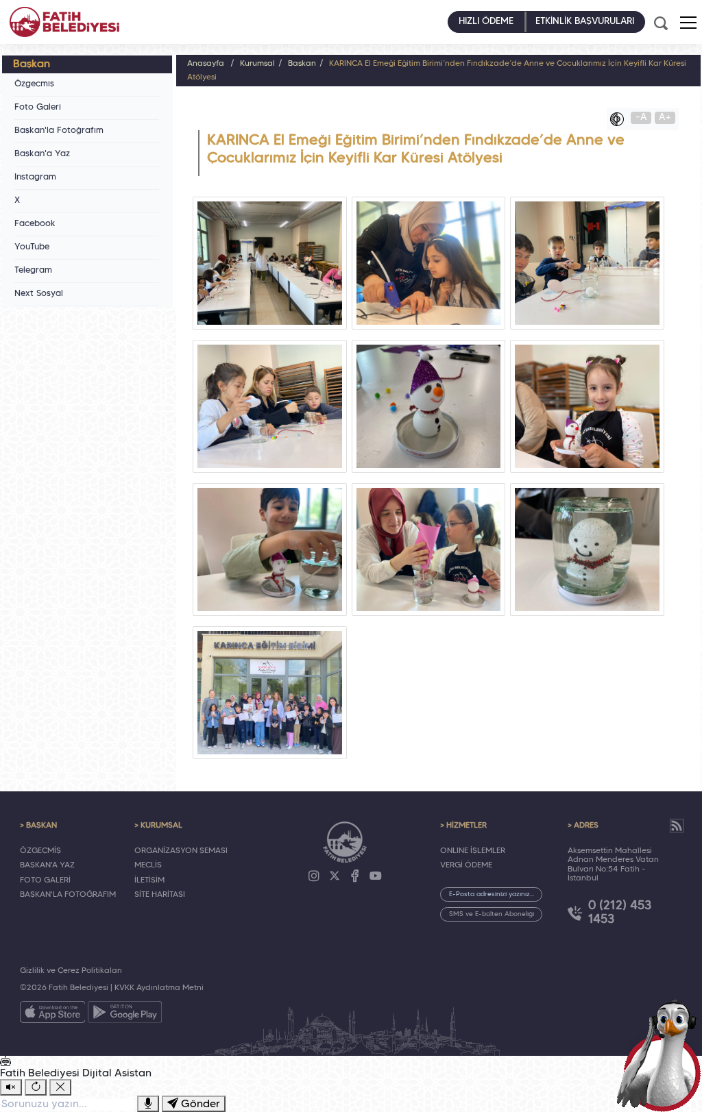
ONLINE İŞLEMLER (472, 851)
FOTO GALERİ (45, 880)
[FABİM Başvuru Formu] (662, 1054)
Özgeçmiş (34, 84)
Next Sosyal (38, 294)
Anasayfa (205, 63)
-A (641, 117)
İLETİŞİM (149, 880)
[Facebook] (355, 876)
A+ (665, 117)
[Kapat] (60, 1087)
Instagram (35, 177)
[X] (334, 876)
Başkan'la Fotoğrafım (59, 131)
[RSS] (676, 825)
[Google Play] (125, 1014)
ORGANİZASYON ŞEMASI (181, 851)
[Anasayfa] (64, 22)
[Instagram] (314, 876)
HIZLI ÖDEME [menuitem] (486, 21)
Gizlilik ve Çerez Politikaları (71, 970)
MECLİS (148, 865)
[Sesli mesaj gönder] (148, 1104)
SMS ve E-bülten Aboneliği (491, 914)
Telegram (33, 271)
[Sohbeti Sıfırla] (36, 1087)
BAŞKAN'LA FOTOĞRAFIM (68, 894)
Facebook (35, 224)
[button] (688, 22)
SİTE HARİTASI (159, 894)
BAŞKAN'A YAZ (47, 865)
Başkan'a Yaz (42, 154)
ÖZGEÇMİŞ (40, 851)
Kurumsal (257, 63)
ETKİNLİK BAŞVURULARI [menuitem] (584, 21)
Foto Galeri (37, 107)
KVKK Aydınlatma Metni (159, 988)
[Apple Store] (53, 1014)
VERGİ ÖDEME (466, 865)
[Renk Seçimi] (620, 119)
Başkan (302, 63)
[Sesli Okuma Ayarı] (11, 1087)
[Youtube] (375, 876)
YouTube (31, 247)
